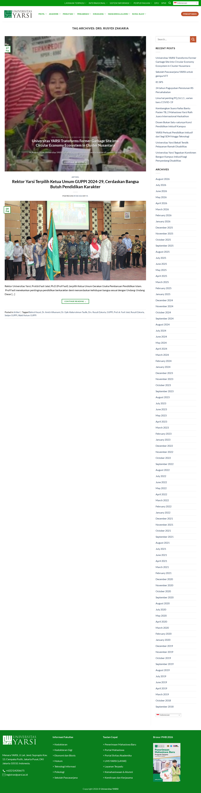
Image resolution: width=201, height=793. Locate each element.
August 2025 (163, 251)
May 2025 (161, 269)
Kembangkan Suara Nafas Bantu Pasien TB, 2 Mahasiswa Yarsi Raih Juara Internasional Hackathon (174, 112)
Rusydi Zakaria (137, 312)
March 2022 (162, 500)
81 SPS (159, 81)
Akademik (54, 14)
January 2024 (163, 366)
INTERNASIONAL (97, 3)
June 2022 (161, 482)
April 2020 (161, 621)
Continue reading (75, 162)
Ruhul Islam (138, 14)
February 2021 (163, 572)
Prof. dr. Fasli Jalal (122, 312)
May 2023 (161, 415)
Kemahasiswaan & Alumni (119, 771)
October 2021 (163, 530)
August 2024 (163, 324)
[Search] (169, 3)
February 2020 (163, 633)
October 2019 (163, 657)
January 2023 (163, 439)
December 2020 (164, 579)
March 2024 (162, 354)
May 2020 (161, 615)
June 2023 (161, 409)
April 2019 (161, 688)
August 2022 (163, 469)
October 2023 (163, 385)
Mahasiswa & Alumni (118, 14)
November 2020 (164, 585)
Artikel (75, 177)
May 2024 (161, 342)
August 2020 (163, 603)
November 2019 (164, 651)
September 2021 (165, 536)
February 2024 (163, 360)
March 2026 (162, 209)
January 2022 (163, 512)
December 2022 (164, 445)
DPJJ (156, 3)
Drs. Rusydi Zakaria (97, 312)
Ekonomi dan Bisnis (65, 755)
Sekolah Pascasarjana (66, 777)
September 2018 (165, 706)
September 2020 (165, 597)
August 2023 (163, 397)
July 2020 (161, 609)
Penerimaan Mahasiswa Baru (120, 744)
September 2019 (165, 663)
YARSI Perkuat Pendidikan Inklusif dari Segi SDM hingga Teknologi (174, 134)
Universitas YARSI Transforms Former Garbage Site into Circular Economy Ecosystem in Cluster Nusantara (75, 143)
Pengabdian (83, 14)
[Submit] (193, 39)
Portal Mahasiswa (114, 749)
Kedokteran (60, 744)
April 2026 (161, 203)
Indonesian (182, 3)
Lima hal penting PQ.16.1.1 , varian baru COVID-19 (174, 100)
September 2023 (165, 391)
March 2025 (162, 281)
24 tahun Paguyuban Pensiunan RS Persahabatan (174, 89)
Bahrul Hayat (35, 312)
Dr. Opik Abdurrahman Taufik (74, 312)
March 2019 (162, 694)
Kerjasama (98, 14)
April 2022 (161, 494)
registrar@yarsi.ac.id (16, 774)
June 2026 (161, 190)
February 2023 (163, 433)
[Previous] (11, 103)
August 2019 (163, 670)
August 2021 (163, 542)
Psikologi (59, 771)
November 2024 (164, 306)
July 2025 (161, 257)
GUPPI (110, 312)
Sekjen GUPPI (11, 315)
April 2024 (161, 348)
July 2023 (161, 403)
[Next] (139, 103)
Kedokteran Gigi (63, 749)
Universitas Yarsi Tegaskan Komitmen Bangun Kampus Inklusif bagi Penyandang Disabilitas (176, 156)
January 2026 (163, 221)
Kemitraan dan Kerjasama (119, 777)
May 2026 (161, 197)
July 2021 (161, 548)
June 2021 (161, 554)
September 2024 (165, 318)
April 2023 (161, 421)
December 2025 (164, 227)
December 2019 (164, 645)
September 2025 (165, 245)
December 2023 (164, 372)
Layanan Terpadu (74, 3)
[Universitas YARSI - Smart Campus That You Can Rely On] (18, 14)
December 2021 (164, 518)
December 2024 (164, 300)
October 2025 (163, 239)
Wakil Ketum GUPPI (27, 315)
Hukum (58, 760)
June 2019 (161, 682)
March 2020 (162, 627)
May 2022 (161, 488)
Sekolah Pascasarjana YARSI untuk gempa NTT (174, 73)
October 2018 (163, 700)
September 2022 (165, 463)
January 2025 (163, 294)
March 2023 (162, 427)
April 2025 (161, 275)
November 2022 (164, 451)
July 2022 (161, 476)
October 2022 (163, 457)
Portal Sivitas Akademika (118, 755)
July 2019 (161, 676)
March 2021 (162, 566)
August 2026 (163, 178)
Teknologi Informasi (65, 766)
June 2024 (161, 336)
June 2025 (161, 263)
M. (87, 196)
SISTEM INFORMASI (119, 3)
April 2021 (161, 560)
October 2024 (163, 312)
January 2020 (163, 639)
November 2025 (164, 233)
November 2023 (164, 378)
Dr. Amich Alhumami (51, 312)
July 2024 (161, 330)
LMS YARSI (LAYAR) (115, 760)
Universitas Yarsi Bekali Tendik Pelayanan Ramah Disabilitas (172, 144)
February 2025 (163, 288)
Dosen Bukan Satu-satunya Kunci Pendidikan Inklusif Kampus (174, 124)
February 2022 (163, 506)
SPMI (163, 3)
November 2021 (164, 524)
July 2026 (161, 184)
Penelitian (68, 14)
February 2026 (163, 215)
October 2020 (163, 591)
